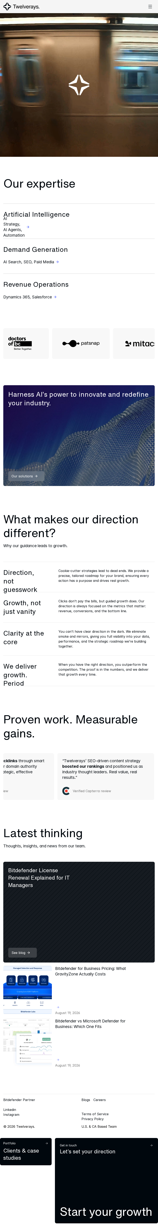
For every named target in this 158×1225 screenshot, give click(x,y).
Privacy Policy (92, 1119)
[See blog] (79, 912)
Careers (99, 1100)
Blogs (85, 1100)
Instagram (11, 1115)
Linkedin (9, 1110)
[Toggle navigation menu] (150, 6)
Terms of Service (95, 1114)
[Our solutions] (79, 435)
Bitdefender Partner (19, 1100)
